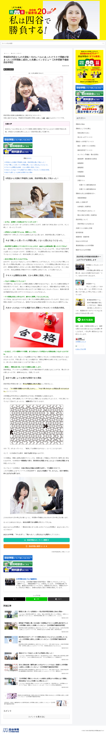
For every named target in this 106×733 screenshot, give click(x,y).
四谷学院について (82, 219)
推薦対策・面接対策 (82, 237)
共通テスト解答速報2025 (87, 185)
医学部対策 (79, 232)
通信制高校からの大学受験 (85, 245)
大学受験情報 (80, 176)
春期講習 (80, 163)
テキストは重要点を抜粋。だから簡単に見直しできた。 (22, 167)
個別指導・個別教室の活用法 (87, 159)
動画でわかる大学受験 (83, 250)
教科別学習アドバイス (85, 150)
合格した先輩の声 (9, 69)
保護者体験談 (82, 198)
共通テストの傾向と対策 (84, 228)
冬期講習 (80, 172)
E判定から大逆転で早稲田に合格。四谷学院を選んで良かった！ (25, 162)
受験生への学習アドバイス (85, 141)
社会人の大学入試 (82, 241)
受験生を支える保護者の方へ (85, 193)
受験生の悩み (80, 124)
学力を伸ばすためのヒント (86, 211)
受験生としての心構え (83, 128)
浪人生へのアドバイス (85, 137)
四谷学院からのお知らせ (86, 224)
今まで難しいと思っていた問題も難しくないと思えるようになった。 (26, 165)
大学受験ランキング (81, 341)
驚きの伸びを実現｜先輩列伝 (87, 215)
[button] (103, 43)
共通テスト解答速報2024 (87, 189)
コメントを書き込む (36, 717)
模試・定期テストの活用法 (86, 146)
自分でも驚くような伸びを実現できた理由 (18, 172)
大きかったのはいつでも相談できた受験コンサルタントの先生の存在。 (27, 170)
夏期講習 (80, 167)
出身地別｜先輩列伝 (84, 206)
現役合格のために (83, 133)
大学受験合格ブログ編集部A (26, 579)
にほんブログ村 (81, 349)
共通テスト (81, 180)
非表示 (29, 158)
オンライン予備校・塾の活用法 (88, 154)
